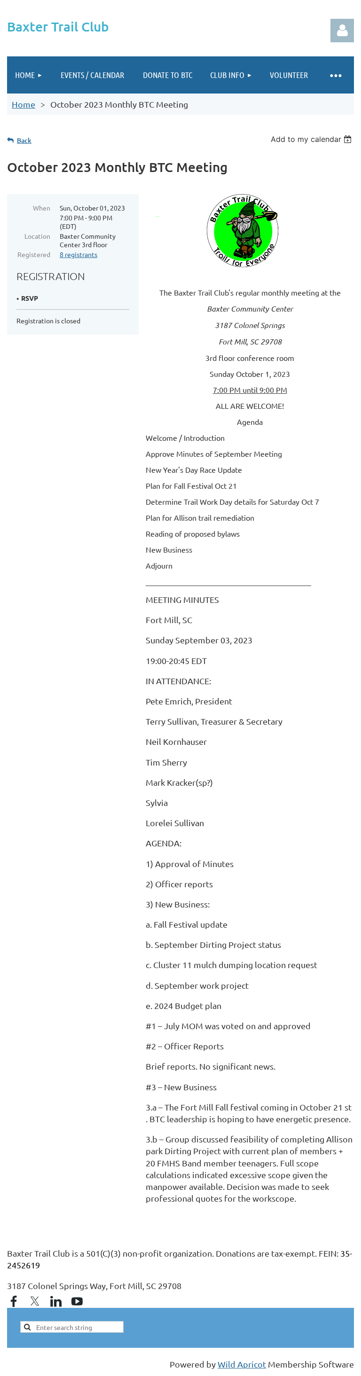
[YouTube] (77, 1301)
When (41, 207)
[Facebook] (13, 1301)
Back (24, 140)
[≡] (335, 75)
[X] (34, 1301)
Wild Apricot (242, 1364)
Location (37, 236)
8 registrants (78, 254)
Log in (342, 30)
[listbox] (312, 139)
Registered (33, 254)
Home (23, 104)
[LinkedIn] (56, 1301)
